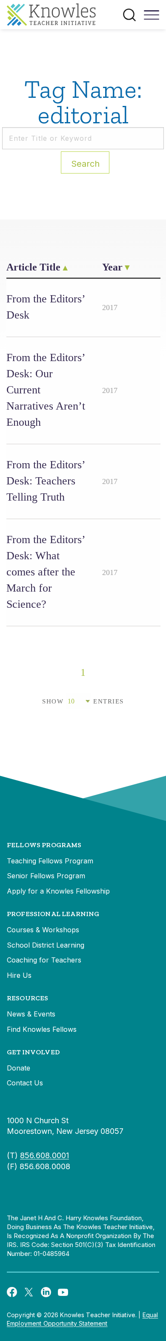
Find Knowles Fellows (42, 1029)
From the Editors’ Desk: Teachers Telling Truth (45, 480)
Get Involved (33, 1052)
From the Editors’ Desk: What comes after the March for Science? (45, 571)
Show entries (83, 701)
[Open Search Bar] (129, 15)
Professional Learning (53, 914)
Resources (27, 998)
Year (112, 267)
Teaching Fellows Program (50, 861)
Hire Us (19, 975)
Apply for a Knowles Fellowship (58, 891)
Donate (18, 1068)
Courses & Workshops (43, 929)
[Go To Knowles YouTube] (63, 1292)
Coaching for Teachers (44, 960)
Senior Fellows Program (46, 875)
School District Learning (45, 945)
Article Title (33, 267)
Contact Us (25, 1083)
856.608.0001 (44, 1155)
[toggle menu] (151, 18)
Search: (85, 164)
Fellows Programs (44, 845)
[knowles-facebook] (12, 1291)
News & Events (31, 1014)
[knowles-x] (29, 1291)
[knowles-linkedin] (46, 1291)
